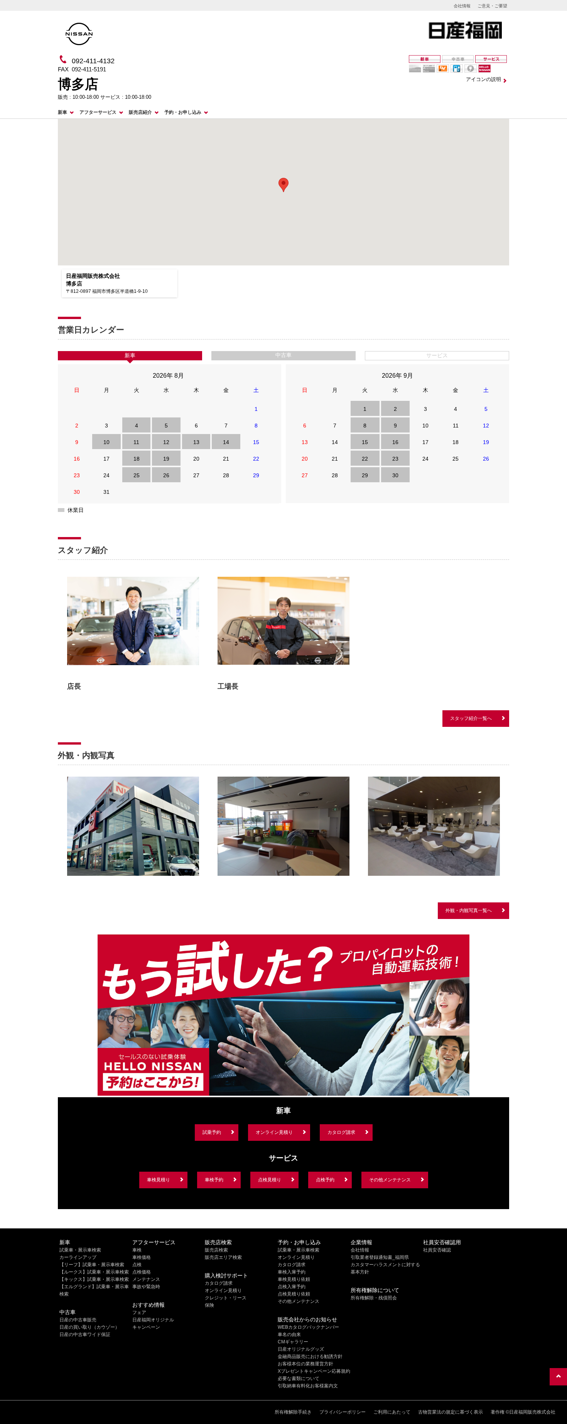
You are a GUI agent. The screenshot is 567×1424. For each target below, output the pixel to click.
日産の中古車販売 (77, 1320)
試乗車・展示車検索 (80, 1250)
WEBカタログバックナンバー (308, 1327)
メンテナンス (146, 1279)
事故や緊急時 (146, 1286)
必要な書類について (298, 1378)
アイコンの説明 (483, 79)
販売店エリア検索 (223, 1257)
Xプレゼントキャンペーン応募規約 (314, 1371)
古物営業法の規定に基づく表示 (450, 1412)
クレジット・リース (225, 1298)
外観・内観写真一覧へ (469, 910)
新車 (62, 112)
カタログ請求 (341, 1132)
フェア (139, 1312)
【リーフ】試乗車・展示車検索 (91, 1264)
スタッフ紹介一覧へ (471, 718)
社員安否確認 (437, 1250)
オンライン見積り (274, 1132)
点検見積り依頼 (294, 1294)
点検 (137, 1264)
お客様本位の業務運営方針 (305, 1364)
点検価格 (141, 1272)
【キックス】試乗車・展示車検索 (94, 1279)
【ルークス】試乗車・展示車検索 (94, 1272)
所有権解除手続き (293, 1412)
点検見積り (269, 1179)
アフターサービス (97, 112)
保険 (209, 1305)
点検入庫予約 (291, 1286)
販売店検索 (216, 1250)
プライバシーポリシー (342, 1412)
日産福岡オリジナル (153, 1320)
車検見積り (158, 1179)
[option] (133, 633)
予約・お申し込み (182, 112)
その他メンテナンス (390, 1179)
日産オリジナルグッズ (301, 1349)
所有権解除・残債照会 (374, 1298)
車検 (137, 1250)
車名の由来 (289, 1334)
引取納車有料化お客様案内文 (308, 1386)
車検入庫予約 (291, 1272)
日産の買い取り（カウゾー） (89, 1327)
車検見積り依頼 (294, 1279)
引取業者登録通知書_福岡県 (380, 1257)
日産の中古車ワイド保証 (84, 1334)
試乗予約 (211, 1132)
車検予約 (214, 1179)
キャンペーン (146, 1327)
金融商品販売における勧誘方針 (310, 1356)
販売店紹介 (140, 112)
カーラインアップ (77, 1257)
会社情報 (462, 5)
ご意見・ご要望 (492, 5)
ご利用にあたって (391, 1412)
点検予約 (325, 1179)
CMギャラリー (293, 1342)
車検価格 (141, 1257)
